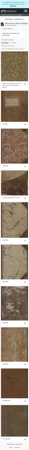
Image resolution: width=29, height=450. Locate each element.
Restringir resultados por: (14, 19)
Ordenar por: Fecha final (8, 46)
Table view (14, 43)
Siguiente (17, 447)
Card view (5, 43)
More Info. (13, 6)
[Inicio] (9, 11)
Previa (11, 447)
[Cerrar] (27, 2)
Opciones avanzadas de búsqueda (10, 34)
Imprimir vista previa (8, 40)
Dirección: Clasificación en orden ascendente (13, 49)
